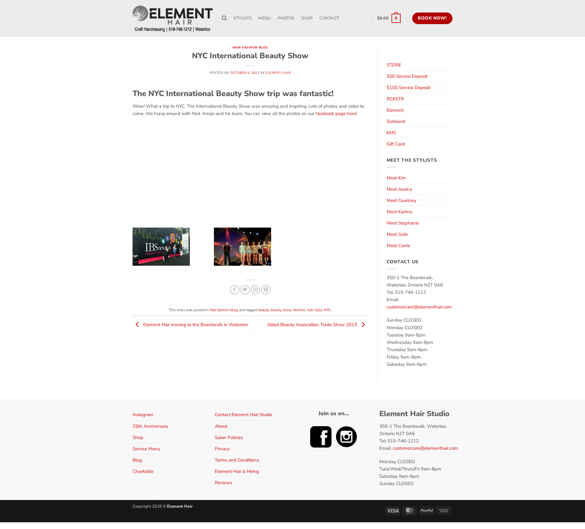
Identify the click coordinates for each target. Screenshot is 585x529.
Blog (137, 460)
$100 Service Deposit (408, 88)
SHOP (307, 18)
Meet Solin (397, 234)
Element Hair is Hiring (237, 471)
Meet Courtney (402, 200)
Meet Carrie (398, 246)
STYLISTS (242, 18)
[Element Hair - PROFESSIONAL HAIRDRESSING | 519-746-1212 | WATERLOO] (173, 18)
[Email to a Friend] (255, 289)
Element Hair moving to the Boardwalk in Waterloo (195, 324)
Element (395, 110)
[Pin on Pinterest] (266, 289)
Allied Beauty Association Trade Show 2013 (312, 324)
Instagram (143, 415)
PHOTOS (286, 18)
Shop (138, 437)
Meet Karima (399, 212)
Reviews (223, 483)
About (221, 426)
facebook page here (336, 113)
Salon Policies (229, 437)
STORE (394, 65)
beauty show (281, 310)
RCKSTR (395, 99)
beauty (263, 310)
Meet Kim (396, 178)
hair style (314, 310)
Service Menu (146, 449)
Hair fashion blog (250, 47)
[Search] (224, 18)
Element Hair (278, 72)
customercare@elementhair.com (419, 307)
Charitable (143, 471)
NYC (327, 310)
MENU (264, 18)
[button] (389, 18)
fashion (299, 310)
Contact (329, 18)
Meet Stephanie (403, 223)
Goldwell (396, 121)
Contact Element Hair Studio (243, 415)
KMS (391, 133)
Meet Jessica (399, 189)
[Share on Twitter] (245, 289)
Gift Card (396, 144)
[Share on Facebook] (234, 289)
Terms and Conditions (237, 460)
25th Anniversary (150, 426)
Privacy (222, 449)
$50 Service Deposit (407, 76)
